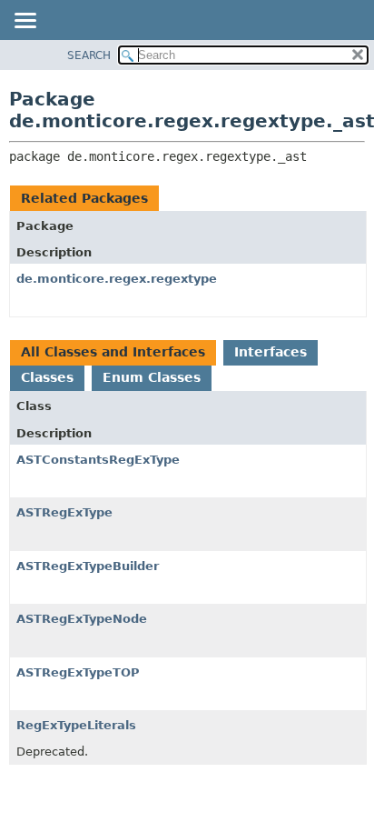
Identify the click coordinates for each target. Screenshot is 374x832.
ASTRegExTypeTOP (78, 672)
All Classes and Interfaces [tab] (113, 352)
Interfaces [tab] (270, 352)
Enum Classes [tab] (152, 377)
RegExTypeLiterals (76, 725)
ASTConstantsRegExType (98, 459)
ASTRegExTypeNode (81, 619)
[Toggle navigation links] (24, 22)
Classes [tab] (47, 377)
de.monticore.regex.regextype (116, 279)
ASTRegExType (64, 512)
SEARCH (89, 55)
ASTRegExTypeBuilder (87, 566)
